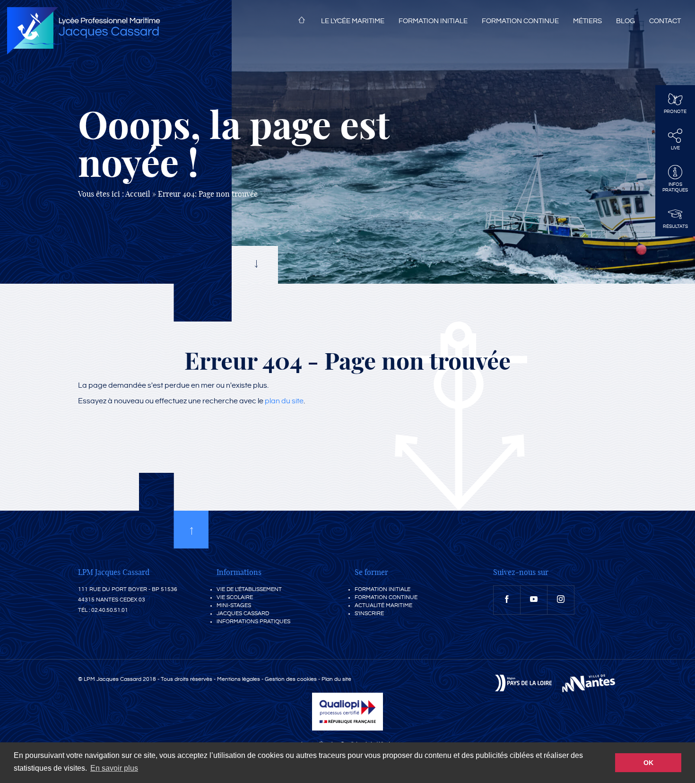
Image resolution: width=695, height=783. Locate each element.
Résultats (675, 226)
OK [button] (648, 762)
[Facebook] (507, 600)
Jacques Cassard (243, 613)
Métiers (587, 21)
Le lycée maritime (352, 21)
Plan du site (336, 679)
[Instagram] (560, 600)
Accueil (301, 21)
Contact (665, 21)
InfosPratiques (675, 187)
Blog (625, 21)
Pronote (675, 111)
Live (675, 148)
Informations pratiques (253, 621)
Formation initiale (433, 21)
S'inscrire (369, 613)
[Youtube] (534, 600)
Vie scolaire (235, 597)
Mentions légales (238, 679)
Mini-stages (234, 605)
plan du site (284, 401)
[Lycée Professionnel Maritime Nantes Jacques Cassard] (83, 30)
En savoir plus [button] (114, 768)
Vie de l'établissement (249, 589)
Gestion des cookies (291, 679)
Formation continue (520, 21)
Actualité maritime (383, 605)
